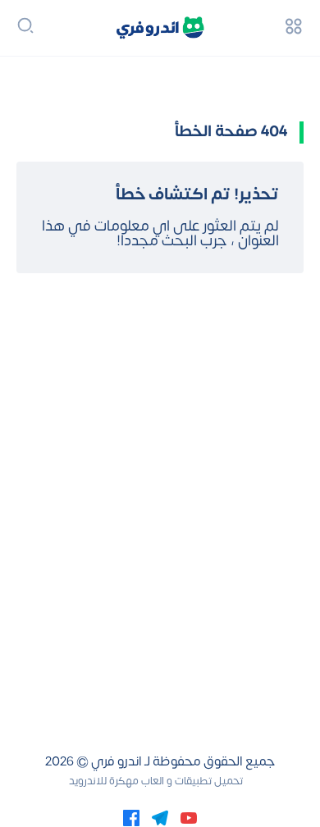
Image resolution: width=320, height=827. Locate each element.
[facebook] (131, 817)
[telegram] (160, 817)
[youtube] (189, 817)
